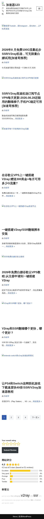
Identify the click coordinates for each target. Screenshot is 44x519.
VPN (40, 496)
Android (38, 500)
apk (3, 503)
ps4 (3, 500)
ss (32, 500)
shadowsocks (9, 500)
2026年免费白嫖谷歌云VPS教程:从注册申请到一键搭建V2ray (21, 276)
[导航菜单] (39, 8)
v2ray (25, 495)
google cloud (19, 500)
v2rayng (17, 496)
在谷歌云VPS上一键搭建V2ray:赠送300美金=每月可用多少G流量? (21, 179)
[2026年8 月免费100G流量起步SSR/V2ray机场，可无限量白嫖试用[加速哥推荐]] (22, 34)
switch (11, 503)
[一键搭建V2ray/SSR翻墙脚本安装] (22, 215)
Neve (15, 516)
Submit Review (10, 450)
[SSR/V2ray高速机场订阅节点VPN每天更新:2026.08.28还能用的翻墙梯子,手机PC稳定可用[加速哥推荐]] (22, 83)
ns (34, 500)
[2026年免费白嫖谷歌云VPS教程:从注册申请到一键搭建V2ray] (22, 261)
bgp (6, 503)
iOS (31, 496)
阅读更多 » (19, 118)
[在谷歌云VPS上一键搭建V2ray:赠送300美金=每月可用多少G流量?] (22, 149)
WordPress (26, 516)
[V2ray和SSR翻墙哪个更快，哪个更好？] (22, 313)
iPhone (28, 500)
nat (25, 500)
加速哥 (6, 62)
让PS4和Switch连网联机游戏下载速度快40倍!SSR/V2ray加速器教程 (21, 387)
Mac (12, 496)
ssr (35, 495)
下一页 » (35, 417)
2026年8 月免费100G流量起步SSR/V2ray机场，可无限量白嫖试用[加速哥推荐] (21, 53)
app (14, 500)
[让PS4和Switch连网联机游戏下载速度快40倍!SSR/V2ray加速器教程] (22, 366)
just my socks (6, 496)
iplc (8, 503)
